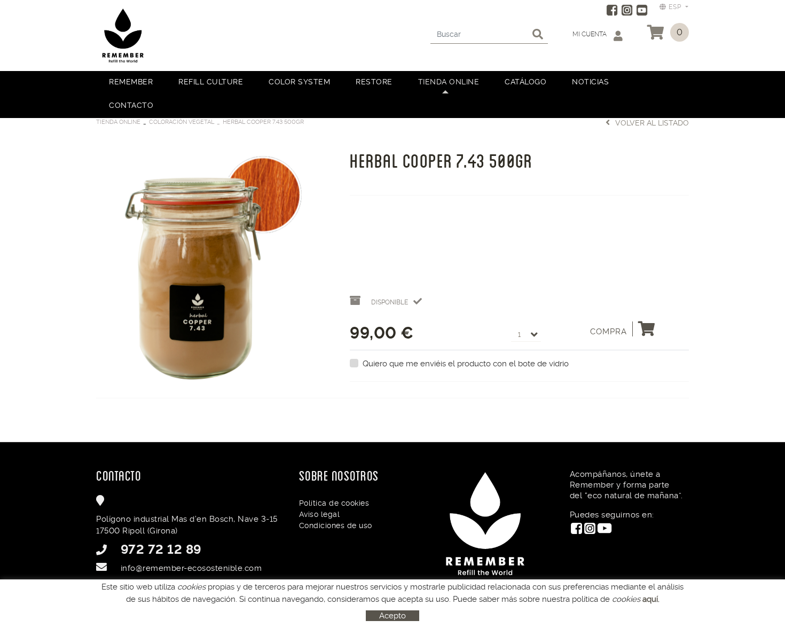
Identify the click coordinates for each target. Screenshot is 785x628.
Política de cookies (334, 503)
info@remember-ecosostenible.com (191, 568)
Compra (608, 331)
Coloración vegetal (181, 122)
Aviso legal (319, 514)
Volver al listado (652, 123)
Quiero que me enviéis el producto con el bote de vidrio (466, 363)
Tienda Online (118, 122)
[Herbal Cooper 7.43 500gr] (215, 261)
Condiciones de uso (335, 525)
